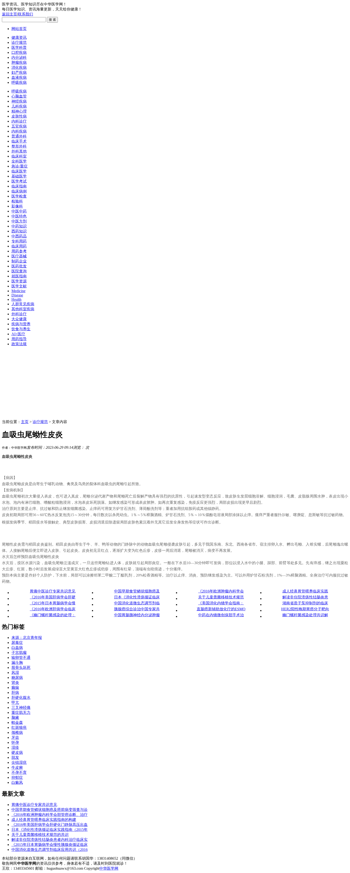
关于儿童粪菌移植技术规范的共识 (40, 835)
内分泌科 (19, 57)
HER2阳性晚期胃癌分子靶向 (305, 609)
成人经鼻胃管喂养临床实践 (305, 591)
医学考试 (19, 181)
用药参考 (19, 251)
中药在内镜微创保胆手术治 (221, 615)
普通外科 (19, 136)
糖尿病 (17, 678)
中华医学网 (108, 868)
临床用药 (19, 246)
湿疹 (15, 747)
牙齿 (15, 737)
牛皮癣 (17, 767)
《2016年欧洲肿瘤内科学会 (221, 591)
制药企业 (19, 261)
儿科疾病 (19, 106)
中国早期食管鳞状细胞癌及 (137, 591)
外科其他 (19, 151)
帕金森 (17, 722)
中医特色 (19, 216)
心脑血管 (19, 96)
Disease (17, 295)
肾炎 (15, 683)
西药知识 (19, 231)
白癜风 (17, 782)
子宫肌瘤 (19, 653)
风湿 (15, 673)
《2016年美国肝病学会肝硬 (52, 597)
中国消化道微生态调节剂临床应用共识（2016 (49, 850)
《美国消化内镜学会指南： (221, 603)
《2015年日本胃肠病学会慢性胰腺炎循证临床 (49, 845)
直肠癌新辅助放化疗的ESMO (221, 609)
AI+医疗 (18, 334)
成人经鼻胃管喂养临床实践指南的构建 (43, 820)
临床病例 (19, 191)
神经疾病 (19, 101)
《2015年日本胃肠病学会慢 (52, 603)
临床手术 (19, 141)
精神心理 (19, 111)
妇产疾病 (19, 72)
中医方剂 (19, 221)
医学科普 (19, 47)
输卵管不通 (20, 658)
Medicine (18, 291)
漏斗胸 (17, 663)
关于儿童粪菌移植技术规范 (221, 597)
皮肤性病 (19, 116)
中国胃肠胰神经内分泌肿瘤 (137, 615)
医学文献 (19, 286)
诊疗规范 (19, 42)
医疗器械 (19, 256)
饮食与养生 (20, 329)
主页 (25, 422)
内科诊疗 (19, 121)
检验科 (17, 201)
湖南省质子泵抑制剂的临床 (305, 603)
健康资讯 (19, 37)
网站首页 (19, 29)
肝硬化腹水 (20, 697)
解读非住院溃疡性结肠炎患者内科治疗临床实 (49, 840)
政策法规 (19, 344)
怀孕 (15, 742)
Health (16, 299)
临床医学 (19, 171)
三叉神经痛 (20, 707)
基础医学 (19, 176)
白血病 (17, 648)
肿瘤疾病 (19, 62)
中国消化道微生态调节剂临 (137, 603)
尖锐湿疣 (19, 762)
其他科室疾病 (22, 309)
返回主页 (9, 14)
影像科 (17, 206)
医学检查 (19, 196)
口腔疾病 (19, 52)
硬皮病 (17, 752)
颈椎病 (17, 732)
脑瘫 (15, 717)
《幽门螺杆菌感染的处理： (52, 615)
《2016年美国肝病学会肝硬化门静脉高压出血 (49, 825)
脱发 (15, 757)
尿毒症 (17, 643)
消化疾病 (19, 67)
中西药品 (19, 236)
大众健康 (19, 319)
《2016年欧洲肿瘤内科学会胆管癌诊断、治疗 (49, 815)
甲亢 (15, 702)
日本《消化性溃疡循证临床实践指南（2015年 (49, 830)
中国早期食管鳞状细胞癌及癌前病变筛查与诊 (49, 810)
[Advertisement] (175, 383)
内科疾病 (19, 131)
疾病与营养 (20, 324)
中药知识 (19, 226)
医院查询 (19, 271)
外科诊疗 (19, 314)
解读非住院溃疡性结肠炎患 (305, 597)
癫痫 (15, 688)
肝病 (15, 693)
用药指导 (19, 339)
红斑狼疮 (19, 727)
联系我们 (25, 14)
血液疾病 (19, 77)
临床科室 (19, 156)
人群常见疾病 (22, 304)
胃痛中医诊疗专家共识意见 (52, 591)
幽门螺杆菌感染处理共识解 (305, 615)
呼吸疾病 (19, 82)
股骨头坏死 (20, 668)
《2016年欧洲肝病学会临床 (52, 609)
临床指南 (19, 186)
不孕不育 (19, 772)
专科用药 (19, 241)
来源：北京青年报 (26, 638)
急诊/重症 (19, 166)
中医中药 (19, 211)
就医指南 (19, 276)
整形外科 (19, 146)
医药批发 (19, 266)
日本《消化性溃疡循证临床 (137, 597)
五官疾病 (19, 126)
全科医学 (19, 161)
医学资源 (19, 281)
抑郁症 (17, 777)
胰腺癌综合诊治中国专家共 (137, 609)
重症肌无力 (20, 712)
